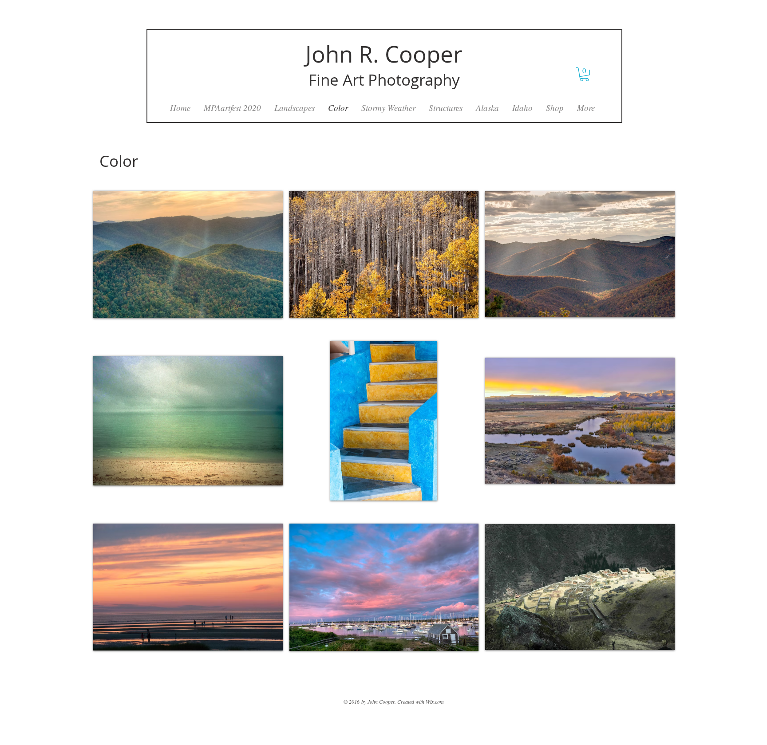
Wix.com (435, 701)
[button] (188, 254)
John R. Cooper (384, 54)
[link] (584, 74)
